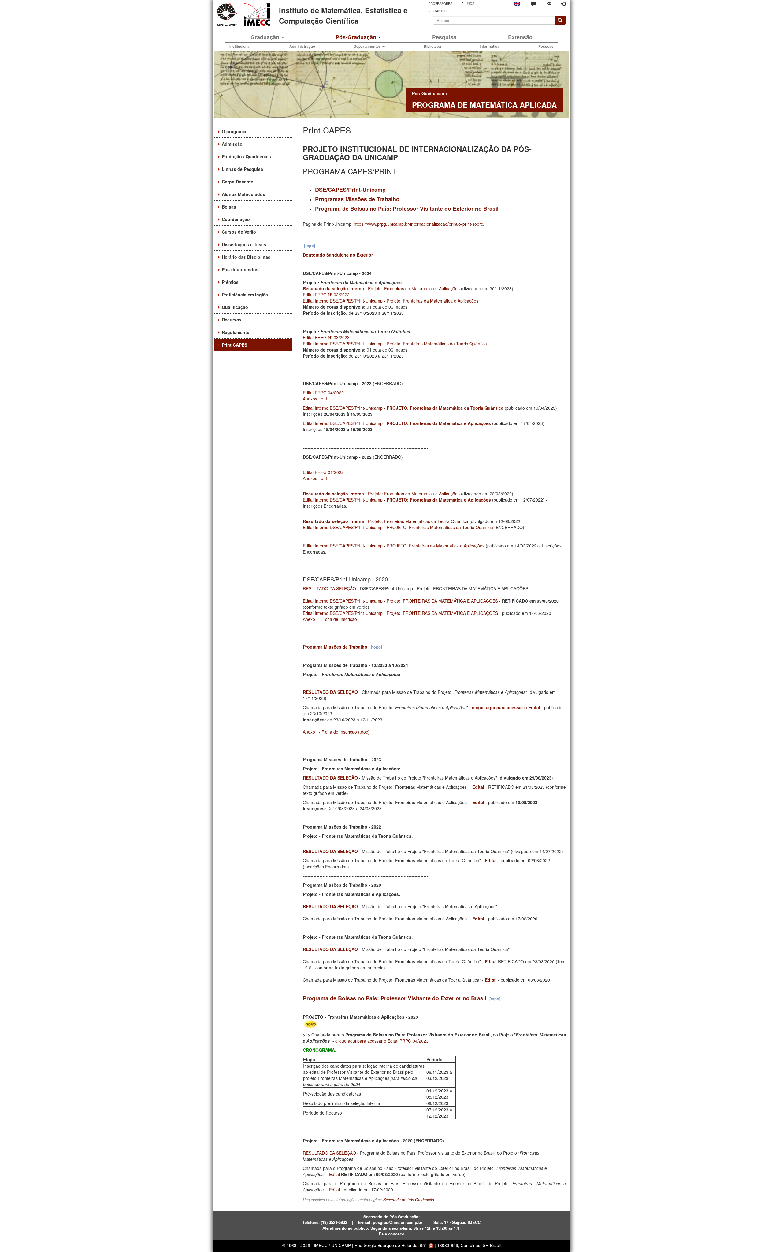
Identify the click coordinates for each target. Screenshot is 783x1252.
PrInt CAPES (234, 345)
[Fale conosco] (533, 3)
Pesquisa (444, 37)
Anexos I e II (315, 399)
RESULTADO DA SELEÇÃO (329, 588)
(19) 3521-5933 (334, 1222)
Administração (302, 46)
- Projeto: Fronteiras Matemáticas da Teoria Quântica (385, 521)
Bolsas (229, 207)
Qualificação (235, 307)
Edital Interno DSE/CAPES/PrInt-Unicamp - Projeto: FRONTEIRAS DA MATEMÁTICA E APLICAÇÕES (400, 601)
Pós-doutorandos (240, 269)
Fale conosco (391, 1234)
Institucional (239, 46)
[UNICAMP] (228, 14)
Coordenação (236, 219)
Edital (478, 787)
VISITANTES (438, 11)
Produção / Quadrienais (246, 156)
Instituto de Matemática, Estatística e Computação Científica (343, 15)
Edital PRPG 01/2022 (323, 472)
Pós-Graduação (357, 37)
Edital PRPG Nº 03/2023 (326, 294)
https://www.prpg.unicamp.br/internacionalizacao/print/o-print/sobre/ (419, 224)
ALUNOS (468, 4)
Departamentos (368, 46)
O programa (234, 131)
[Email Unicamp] (549, 3)
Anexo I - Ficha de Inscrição (330, 619)
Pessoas (546, 46)
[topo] (309, 245)
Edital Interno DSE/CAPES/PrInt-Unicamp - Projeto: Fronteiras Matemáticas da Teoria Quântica (395, 343)
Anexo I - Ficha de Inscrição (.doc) (336, 732)
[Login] (563, 3)
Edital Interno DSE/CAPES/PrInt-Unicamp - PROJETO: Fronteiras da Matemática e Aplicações (393, 546)
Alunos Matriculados (243, 194)
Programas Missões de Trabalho (357, 199)
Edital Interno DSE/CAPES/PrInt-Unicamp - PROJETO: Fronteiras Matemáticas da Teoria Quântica (398, 527)
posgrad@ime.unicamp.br (397, 1222)
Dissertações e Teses (244, 244)
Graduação (265, 37)
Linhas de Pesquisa (242, 169)
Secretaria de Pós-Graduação (408, 1199)
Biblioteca (432, 46)
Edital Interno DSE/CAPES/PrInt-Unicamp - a (403, 408)
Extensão (520, 37)
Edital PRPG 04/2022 (323, 392)
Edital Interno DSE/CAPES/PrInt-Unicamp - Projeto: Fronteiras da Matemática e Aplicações (390, 301)
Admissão (232, 144)
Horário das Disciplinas (246, 257)
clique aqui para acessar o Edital (506, 707)
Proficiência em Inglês (245, 294)
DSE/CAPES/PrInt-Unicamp (350, 190)
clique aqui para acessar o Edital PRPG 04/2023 (382, 1041)
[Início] (256, 14)
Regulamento (236, 332)
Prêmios (230, 282)
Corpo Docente (237, 182)
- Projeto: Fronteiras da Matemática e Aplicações (381, 288)
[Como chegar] (431, 1245)
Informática (489, 46)
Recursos (232, 320)
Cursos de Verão (239, 232)
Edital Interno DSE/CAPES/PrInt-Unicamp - (397, 423)
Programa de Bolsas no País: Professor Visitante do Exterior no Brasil (407, 208)
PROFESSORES (440, 4)
